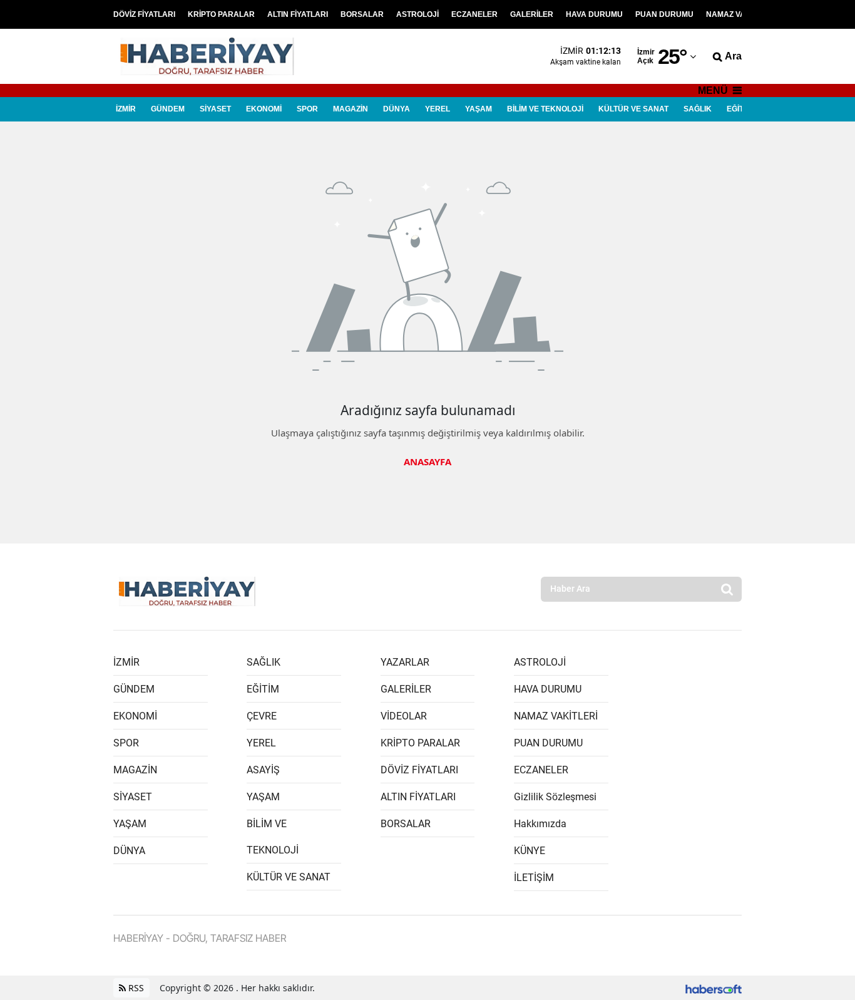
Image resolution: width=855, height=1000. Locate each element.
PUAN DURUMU (664, 14)
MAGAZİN (350, 109)
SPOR (307, 109)
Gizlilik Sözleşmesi (555, 797)
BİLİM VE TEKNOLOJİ (545, 109)
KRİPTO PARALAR (221, 14)
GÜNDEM (168, 109)
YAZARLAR (405, 662)
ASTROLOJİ (417, 14)
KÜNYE (529, 851)
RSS (135, 988)
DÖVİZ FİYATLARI (144, 14)
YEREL (437, 109)
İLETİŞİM (534, 878)
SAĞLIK (697, 109)
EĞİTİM (739, 109)
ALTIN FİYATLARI (297, 14)
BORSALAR (362, 14)
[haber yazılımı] (713, 987)
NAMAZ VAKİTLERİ (740, 14)
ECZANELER (474, 14)
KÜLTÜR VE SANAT (633, 109)
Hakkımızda (540, 824)
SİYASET (215, 109)
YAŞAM (478, 109)
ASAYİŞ (263, 770)
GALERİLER (531, 14)
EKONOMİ (264, 109)
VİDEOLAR (404, 716)
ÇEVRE (262, 716)
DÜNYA (396, 109)
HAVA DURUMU (594, 14)
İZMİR (126, 109)
